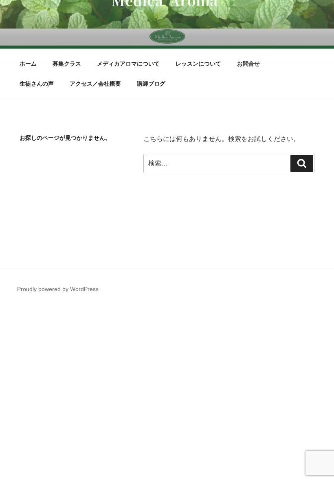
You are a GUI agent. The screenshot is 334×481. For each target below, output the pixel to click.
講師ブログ (151, 83)
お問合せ (248, 63)
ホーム (28, 63)
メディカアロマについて (128, 63)
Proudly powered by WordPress (58, 289)
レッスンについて (198, 63)
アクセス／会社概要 (95, 83)
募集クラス (67, 63)
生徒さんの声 (37, 83)
